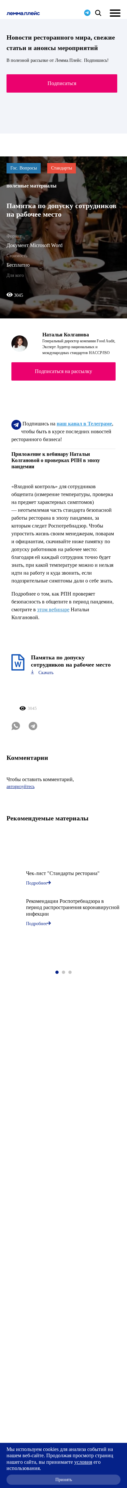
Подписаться (62, 83)
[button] (57, 972)
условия (83, 1462)
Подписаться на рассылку (63, 371)
